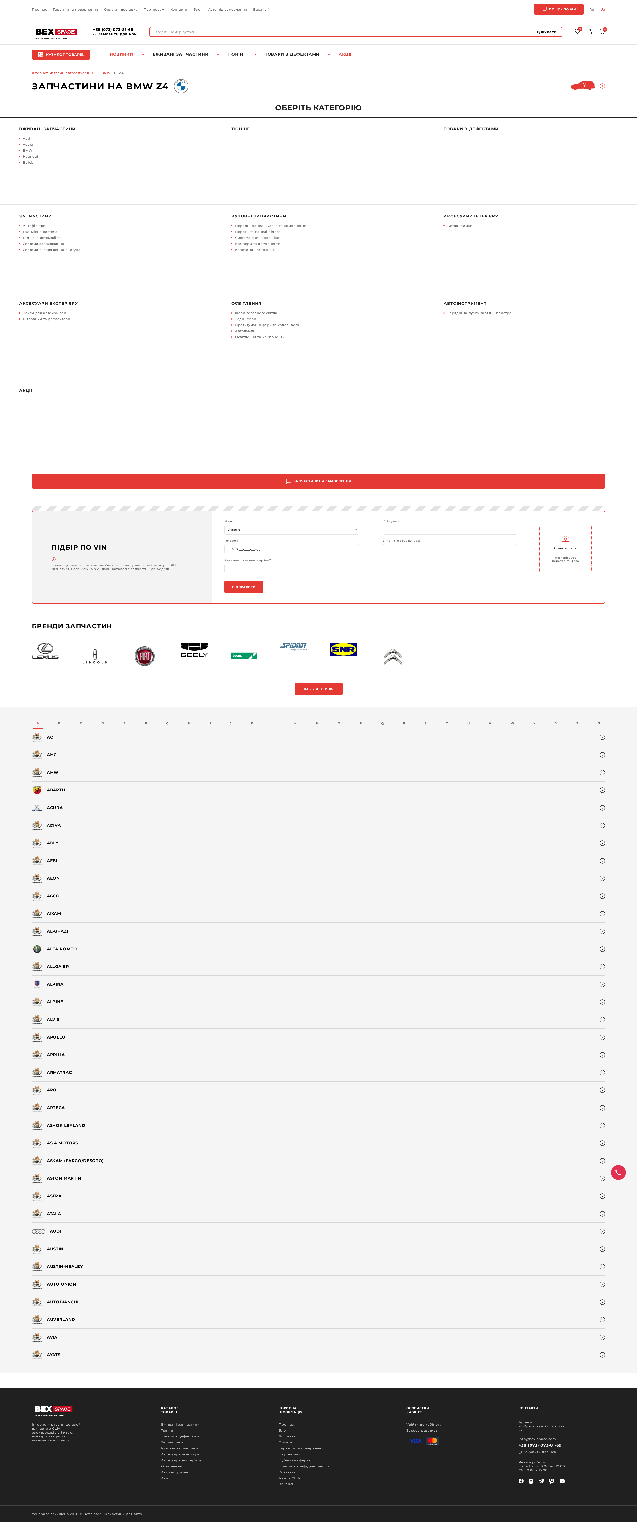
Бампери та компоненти (258, 244)
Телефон (231, 540)
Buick (28, 162)
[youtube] (562, 1481)
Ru (591, 9)
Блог (197, 9)
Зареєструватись (421, 1430)
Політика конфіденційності (304, 1466)
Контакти (178, 9)
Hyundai (30, 156)
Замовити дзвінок (117, 34)
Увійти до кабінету (423, 1424)
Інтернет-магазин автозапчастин (62, 73)
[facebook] (521, 1481)
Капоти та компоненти (256, 250)
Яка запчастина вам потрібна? (247, 560)
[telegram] (541, 1481)
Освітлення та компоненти (260, 337)
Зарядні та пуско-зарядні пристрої (479, 313)
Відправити (244, 587)
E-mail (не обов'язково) (401, 540)
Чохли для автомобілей (44, 313)
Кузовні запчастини (258, 216)
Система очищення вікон (258, 238)
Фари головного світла (256, 313)
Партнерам (154, 9)
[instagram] (531, 1481)
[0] (602, 33)
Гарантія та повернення (75, 9)
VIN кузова (391, 521)
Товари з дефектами (292, 54)
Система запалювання (43, 244)
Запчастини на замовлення (322, 481)
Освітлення (246, 303)
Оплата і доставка (121, 9)
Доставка (287, 1436)
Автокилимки (459, 226)
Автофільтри (34, 226)
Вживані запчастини (181, 54)
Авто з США (289, 1478)
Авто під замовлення (227, 9)
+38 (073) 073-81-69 (113, 29)
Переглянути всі (318, 689)
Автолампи (245, 331)
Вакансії (261, 9)
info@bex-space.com (537, 1439)
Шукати (548, 32)
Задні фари (245, 319)
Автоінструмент (465, 303)
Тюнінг (237, 54)
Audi (27, 138)
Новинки (121, 54)
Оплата (285, 1442)
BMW (106, 73)
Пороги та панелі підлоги (259, 232)
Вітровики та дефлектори (46, 319)
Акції (345, 54)
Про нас (39, 9)
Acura (28, 144)
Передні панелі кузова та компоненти (271, 226)
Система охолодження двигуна (52, 250)
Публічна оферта (294, 1460)
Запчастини (35, 216)
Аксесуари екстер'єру (48, 303)
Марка (229, 521)
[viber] (551, 1481)
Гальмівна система (40, 232)
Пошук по (562, 9)
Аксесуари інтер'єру (471, 216)
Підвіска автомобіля (42, 238)
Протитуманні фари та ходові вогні (267, 325)
